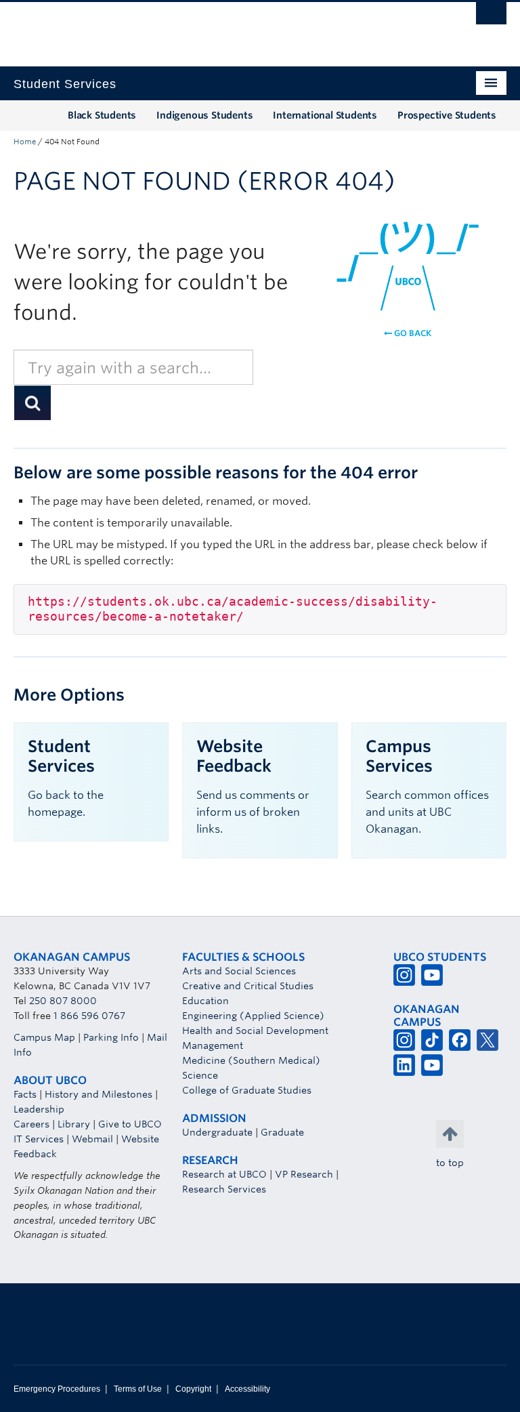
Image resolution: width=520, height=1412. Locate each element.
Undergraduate (217, 1132)
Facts (25, 1094)
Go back (411, 333)
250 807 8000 (63, 1000)
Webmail (92, 1139)
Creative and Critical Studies (247, 985)
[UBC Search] (491, 17)
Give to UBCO (130, 1124)
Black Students (102, 115)
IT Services (39, 1139)
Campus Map (44, 1037)
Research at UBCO (224, 1174)
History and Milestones (98, 1094)
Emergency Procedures (57, 1389)
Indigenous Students (204, 115)
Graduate (282, 1132)
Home (25, 141)
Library (74, 1124)
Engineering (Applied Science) (253, 1015)
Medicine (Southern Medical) (251, 1060)
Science (200, 1075)
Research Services (224, 1189)
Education (205, 1000)
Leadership (39, 1109)
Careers (31, 1124)
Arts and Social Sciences (239, 970)
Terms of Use (138, 1389)
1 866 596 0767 (89, 1015)
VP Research (304, 1174)
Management (212, 1045)
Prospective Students (446, 115)
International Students (325, 115)
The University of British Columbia (223, 28)
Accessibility (247, 1389)
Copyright (193, 1389)
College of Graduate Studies (246, 1090)
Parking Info (111, 1037)
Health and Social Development (255, 1030)
